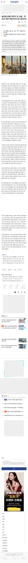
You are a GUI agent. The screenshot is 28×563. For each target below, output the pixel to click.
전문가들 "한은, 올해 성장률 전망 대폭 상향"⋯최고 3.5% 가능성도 (13, 281)
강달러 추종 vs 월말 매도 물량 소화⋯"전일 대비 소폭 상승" (13, 276)
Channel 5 (4, 548)
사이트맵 (23, 558)
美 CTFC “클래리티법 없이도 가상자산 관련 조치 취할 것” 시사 (14, 263)
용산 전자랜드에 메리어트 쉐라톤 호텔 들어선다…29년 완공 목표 (14, 261)
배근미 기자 (4, 25)
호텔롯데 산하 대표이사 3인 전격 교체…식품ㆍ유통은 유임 (14, 259)
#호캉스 (20, 269)
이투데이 (3, 12)
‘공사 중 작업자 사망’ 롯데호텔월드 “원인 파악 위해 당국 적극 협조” (14, 256)
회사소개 (4, 558)
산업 (7, 12)
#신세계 (4, 269)
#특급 (15, 269)
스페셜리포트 (4, 545)
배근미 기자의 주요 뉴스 (7, 274)
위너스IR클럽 (4, 551)
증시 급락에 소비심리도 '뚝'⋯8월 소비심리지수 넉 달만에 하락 (13, 278)
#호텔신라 (9, 269)
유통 (10, 12)
